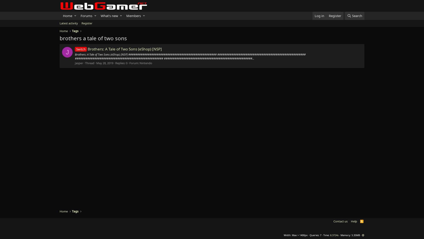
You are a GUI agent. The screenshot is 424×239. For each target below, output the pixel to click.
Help (354, 221)
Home (67, 15)
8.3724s (334, 235)
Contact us (340, 221)
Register (86, 23)
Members (133, 15)
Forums (86, 15)
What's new (109, 15)
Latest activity (69, 23)
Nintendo (146, 63)
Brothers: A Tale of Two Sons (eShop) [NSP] (119, 49)
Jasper (79, 63)
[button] (75, 16)
